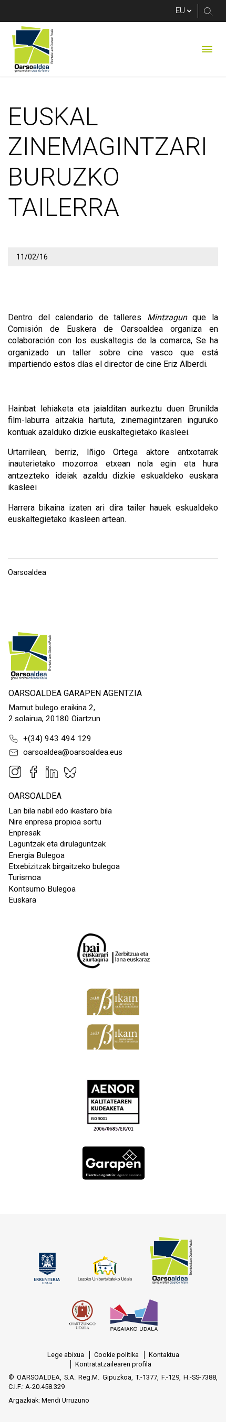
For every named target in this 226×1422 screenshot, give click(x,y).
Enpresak (24, 833)
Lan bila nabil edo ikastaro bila (60, 811)
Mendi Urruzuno (65, 1400)
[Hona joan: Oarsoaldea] (32, 49)
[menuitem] (65, 1355)
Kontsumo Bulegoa (42, 889)
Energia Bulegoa (36, 855)
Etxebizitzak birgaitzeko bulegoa (64, 866)
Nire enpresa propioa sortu (54, 822)
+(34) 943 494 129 (57, 738)
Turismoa (24, 877)
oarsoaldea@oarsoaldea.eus (72, 752)
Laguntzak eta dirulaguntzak (57, 844)
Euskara (22, 900)
